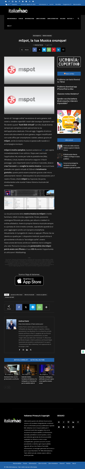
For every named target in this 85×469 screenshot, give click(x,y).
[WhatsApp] (49, 50)
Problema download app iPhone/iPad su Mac (67, 88)
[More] (46, 307)
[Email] (63, 50)
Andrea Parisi (39, 45)
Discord (62, 18)
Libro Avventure (52, 18)
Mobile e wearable (47, 35)
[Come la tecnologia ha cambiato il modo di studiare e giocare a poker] (59, 164)
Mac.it (9, 26)
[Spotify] (22, 1)
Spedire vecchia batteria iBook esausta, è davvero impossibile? (67, 101)
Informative (33, 467)
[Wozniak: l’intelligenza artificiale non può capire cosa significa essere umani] (46, 370)
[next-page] (8, 387)
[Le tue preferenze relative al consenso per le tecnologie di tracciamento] (83, 352)
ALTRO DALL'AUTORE (37, 360)
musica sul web (9, 297)
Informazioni (42, 4)
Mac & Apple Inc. (37, 35)
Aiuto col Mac (70, 73)
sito (43, 150)
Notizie (69, 18)
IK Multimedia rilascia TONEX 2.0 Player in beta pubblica (71, 157)
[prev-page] (5, 387)
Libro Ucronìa (40, 18)
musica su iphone (41, 294)
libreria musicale (29, 294)
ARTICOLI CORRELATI (21, 360)
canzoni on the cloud (16, 294)
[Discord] (5, 1)
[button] (78, 19)
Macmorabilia (77, 4)
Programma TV (67, 4)
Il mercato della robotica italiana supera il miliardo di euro (71, 148)
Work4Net (58, 4)
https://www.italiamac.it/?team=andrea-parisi (31, 324)
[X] (29, 1)
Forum (21, 18)
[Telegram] (26, 1)
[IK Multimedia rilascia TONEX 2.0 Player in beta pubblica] (59, 156)
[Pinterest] (19, 1)
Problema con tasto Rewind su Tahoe (68, 80)
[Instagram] (12, 1)
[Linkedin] (16, 1)
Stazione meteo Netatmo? (68, 94)
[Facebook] (9, 1)
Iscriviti (51, 4)
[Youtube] (33, 1)
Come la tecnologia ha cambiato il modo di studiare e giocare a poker (71, 165)
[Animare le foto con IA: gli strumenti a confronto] (11, 370)
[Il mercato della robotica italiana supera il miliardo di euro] (59, 147)
